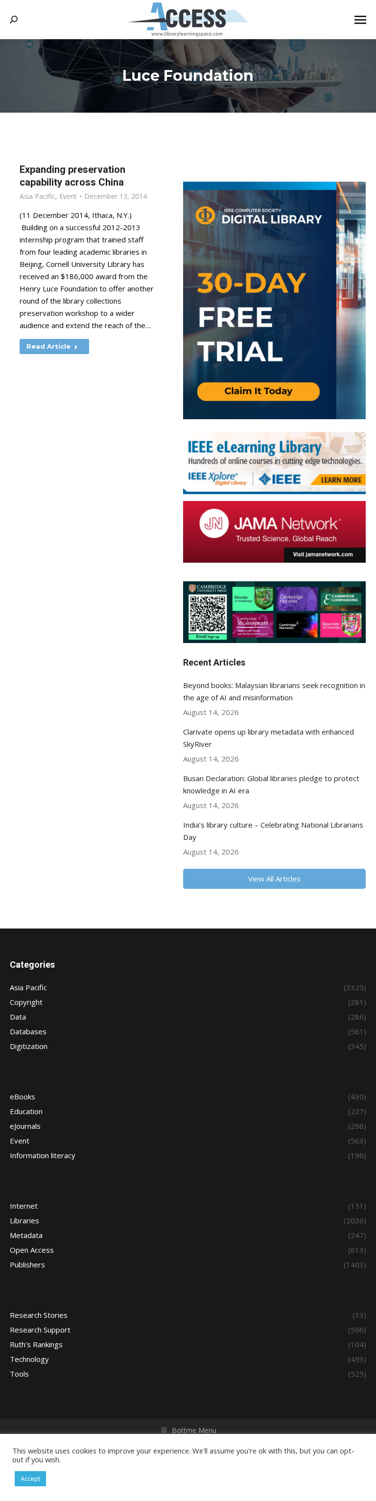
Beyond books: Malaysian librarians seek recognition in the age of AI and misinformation (274, 691)
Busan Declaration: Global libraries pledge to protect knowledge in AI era (271, 784)
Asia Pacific (37, 196)
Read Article (48, 346)
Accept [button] (30, 1478)
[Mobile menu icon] (360, 19)
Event (68, 196)
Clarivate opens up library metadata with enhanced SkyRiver (268, 738)
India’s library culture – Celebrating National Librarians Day (273, 831)
